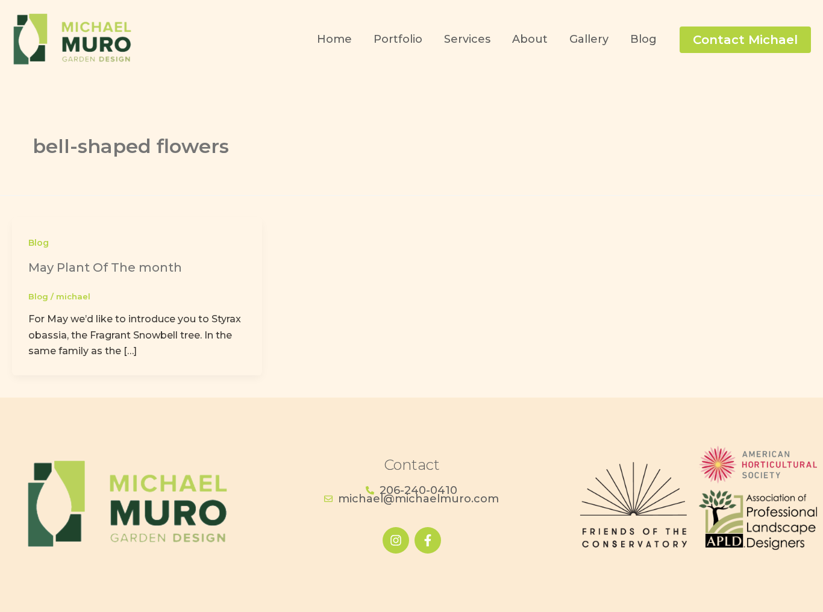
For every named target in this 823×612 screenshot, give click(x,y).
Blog (38, 242)
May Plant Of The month (105, 267)
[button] (745, 40)
